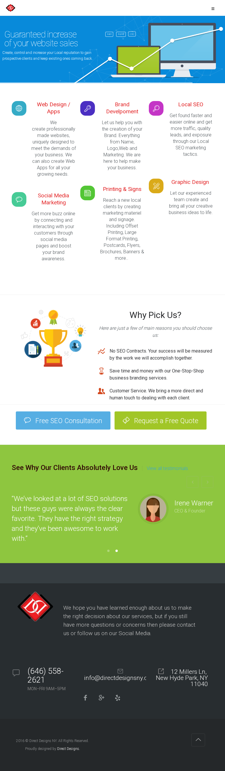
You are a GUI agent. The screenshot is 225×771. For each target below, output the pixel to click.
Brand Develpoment (122, 108)
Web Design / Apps (53, 108)
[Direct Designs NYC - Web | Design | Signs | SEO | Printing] (10, 8)
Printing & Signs (122, 189)
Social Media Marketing (53, 199)
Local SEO (190, 104)
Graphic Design (190, 182)
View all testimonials (167, 468)
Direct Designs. (68, 749)
